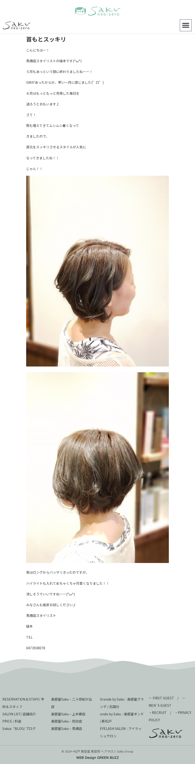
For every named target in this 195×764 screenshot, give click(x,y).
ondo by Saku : (111, 714)
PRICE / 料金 (11, 721)
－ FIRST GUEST (161, 698)
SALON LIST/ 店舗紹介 (19, 714)
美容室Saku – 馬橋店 (66, 728)
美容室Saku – (61, 714)
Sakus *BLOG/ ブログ (19, 728)
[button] (186, 25)
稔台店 (77, 721)
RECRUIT (159, 712)
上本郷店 (78, 714)
